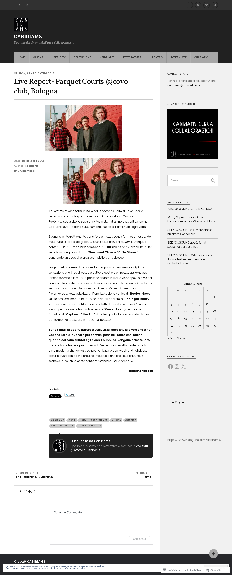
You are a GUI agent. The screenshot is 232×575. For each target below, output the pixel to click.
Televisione (82, 57)
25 (178, 325)
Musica (19, 73)
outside (130, 420)
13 (192, 311)
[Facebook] (170, 364)
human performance (93, 420)
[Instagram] (177, 364)
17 (171, 318)
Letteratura (132, 57)
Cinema (38, 57)
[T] (206, 5)
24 (171, 325)
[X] (183, 364)
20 (192, 318)
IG (26, 5)
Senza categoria (41, 73)
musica (116, 420)
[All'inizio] (213, 553)
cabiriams (57, 420)
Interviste (178, 57)
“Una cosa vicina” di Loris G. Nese (189, 208)
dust (72, 420)
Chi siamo (201, 57)
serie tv (60, 57)
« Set (171, 338)
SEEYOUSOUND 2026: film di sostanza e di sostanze (186, 244)
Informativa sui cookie (74, 568)
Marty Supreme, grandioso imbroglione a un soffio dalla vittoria (191, 219)
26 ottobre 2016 (33, 160)
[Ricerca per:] (192, 180)
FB (18, 5)
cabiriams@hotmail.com (183, 85)
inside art (106, 57)
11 (178, 311)
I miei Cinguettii (177, 402)
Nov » (181, 338)
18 (178, 318)
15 (207, 311)
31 (171, 332)
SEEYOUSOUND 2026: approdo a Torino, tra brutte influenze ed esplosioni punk (189, 259)
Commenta (139, 538)
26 (185, 325)
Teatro (157, 57)
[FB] (190, 5)
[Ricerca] (212, 180)
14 (199, 311)
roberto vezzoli (89, 425)
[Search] (215, 5)
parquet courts (62, 425)
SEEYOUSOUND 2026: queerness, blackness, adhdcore (190, 232)
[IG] (198, 5)
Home (22, 57)
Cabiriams (28, 36)
